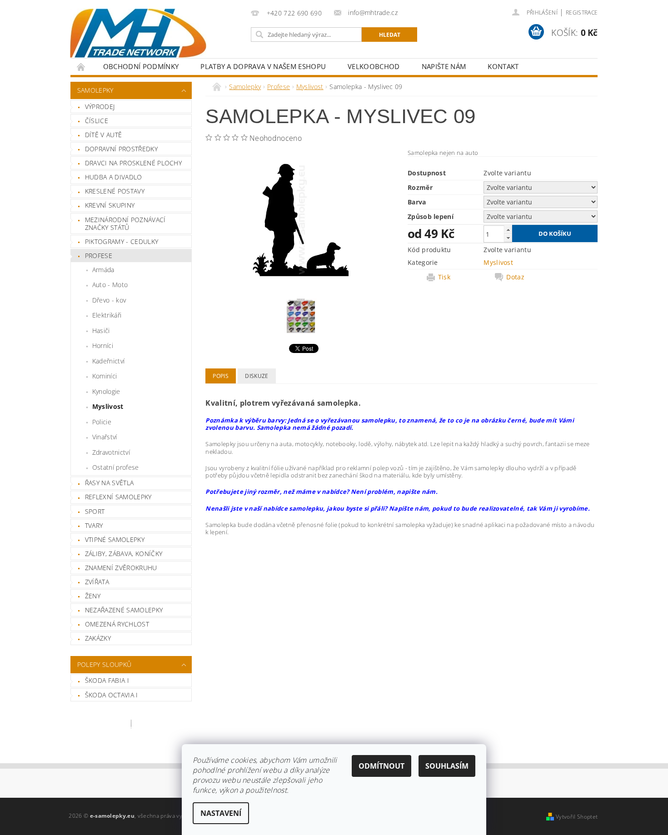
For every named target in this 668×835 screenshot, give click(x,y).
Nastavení (220, 813)
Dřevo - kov (109, 300)
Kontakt (503, 66)
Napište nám (444, 66)
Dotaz (515, 277)
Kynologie (106, 391)
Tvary (94, 525)
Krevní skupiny (110, 205)
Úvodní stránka (81, 67)
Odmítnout (381, 766)
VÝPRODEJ (100, 106)
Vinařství (104, 436)
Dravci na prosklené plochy (133, 163)
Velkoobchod (374, 66)
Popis (221, 376)
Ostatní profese (115, 467)
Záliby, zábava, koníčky (123, 553)
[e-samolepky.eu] (138, 33)
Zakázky (98, 638)
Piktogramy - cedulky (121, 241)
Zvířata (97, 581)
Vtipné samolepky (115, 539)
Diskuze (256, 376)
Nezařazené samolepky (124, 610)
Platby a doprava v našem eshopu (263, 66)
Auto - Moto (110, 284)
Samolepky (95, 90)
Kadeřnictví (108, 361)
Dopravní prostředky (121, 148)
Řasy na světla (109, 482)
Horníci (102, 345)
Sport (95, 511)
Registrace (582, 12)
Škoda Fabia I (107, 680)
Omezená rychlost (117, 624)
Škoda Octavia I (111, 695)
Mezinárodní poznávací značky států (125, 223)
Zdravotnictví (111, 452)
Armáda (103, 269)
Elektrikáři (107, 315)
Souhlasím (447, 766)
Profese (98, 255)
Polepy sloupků (104, 664)
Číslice (96, 120)
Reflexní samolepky (118, 496)
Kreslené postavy (115, 191)
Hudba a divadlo (113, 177)
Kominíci (104, 376)
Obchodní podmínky (141, 66)
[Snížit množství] (508, 238)
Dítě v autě (103, 134)
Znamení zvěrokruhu (121, 567)
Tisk (444, 277)
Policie (101, 422)
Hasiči (101, 330)
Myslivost (108, 406)
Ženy (92, 595)
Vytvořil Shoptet (577, 816)
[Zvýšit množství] (508, 229)
